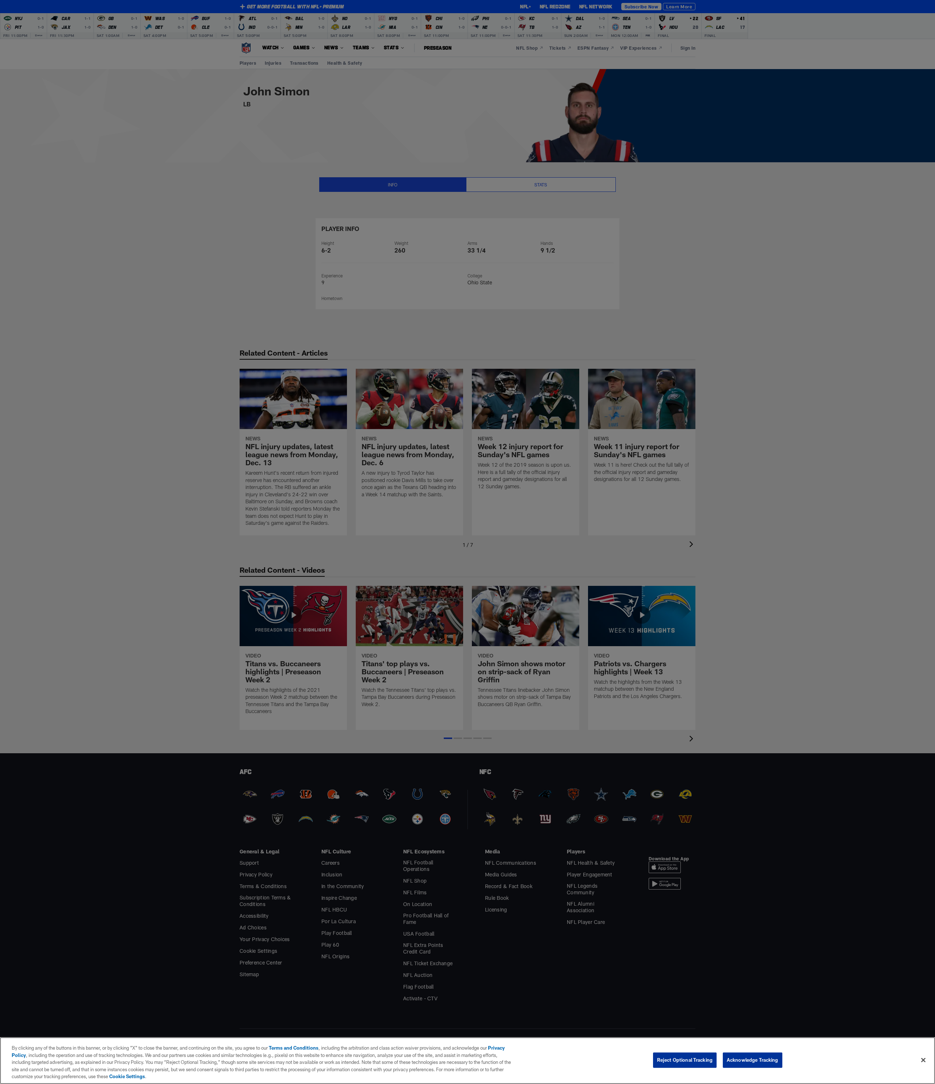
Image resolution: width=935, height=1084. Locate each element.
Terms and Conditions (293, 1048)
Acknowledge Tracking (752, 1060)
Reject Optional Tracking (685, 1060)
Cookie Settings (127, 1076)
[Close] (923, 1060)
